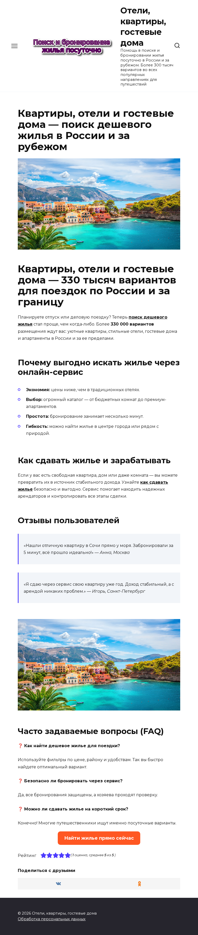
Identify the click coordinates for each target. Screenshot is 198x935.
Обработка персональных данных (52, 919)
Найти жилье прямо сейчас (99, 838)
